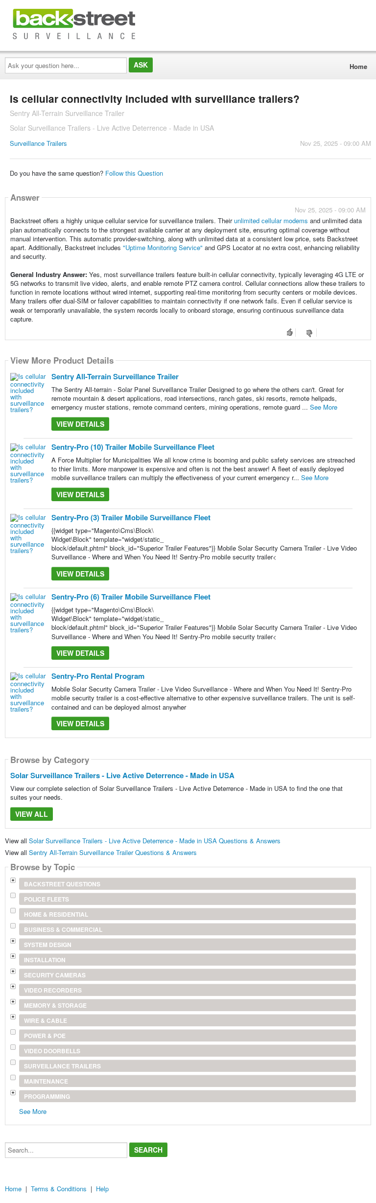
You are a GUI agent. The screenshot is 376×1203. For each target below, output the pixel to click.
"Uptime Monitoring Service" (164, 247)
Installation (45, 959)
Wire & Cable (45, 1020)
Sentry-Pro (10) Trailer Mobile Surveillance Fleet (132, 446)
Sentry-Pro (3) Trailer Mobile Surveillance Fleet (131, 517)
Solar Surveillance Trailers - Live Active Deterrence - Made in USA (122, 775)
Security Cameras (55, 975)
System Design (47, 944)
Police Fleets (46, 899)
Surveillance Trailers (38, 143)
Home (358, 66)
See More (323, 407)
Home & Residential (56, 914)
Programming (47, 1096)
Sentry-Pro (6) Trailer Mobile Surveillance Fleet (131, 596)
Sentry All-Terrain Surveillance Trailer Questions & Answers (113, 852)
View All (31, 814)
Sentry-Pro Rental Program (97, 676)
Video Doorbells (52, 1050)
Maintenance (46, 1081)
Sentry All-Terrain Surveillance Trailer (115, 376)
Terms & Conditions (59, 1188)
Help (102, 1188)
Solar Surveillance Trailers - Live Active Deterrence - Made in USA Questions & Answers (155, 840)
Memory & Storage (55, 1005)
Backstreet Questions (62, 883)
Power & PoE (45, 1035)
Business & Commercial (63, 929)
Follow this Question (134, 173)
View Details (80, 424)
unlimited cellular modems (271, 220)
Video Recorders (53, 990)
